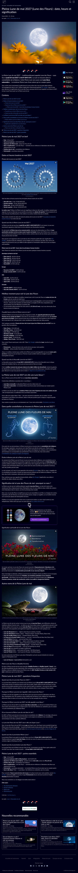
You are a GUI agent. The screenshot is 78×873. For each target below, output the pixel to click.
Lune (8, 18)
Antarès (35, 470)
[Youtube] (42, 866)
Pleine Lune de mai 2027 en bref (11, 98)
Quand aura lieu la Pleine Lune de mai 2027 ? (15, 105)
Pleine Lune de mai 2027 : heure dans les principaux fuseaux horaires (23, 107)
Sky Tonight (44, 87)
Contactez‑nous (68, 858)
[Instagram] (33, 866)
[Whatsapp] (35, 71)
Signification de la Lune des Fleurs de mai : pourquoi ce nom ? (19, 121)
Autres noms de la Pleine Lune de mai (13, 126)
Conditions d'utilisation (19, 870)
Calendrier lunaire (29, 194)
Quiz (29, 858)
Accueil (4, 5)
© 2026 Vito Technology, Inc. (70, 870)
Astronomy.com (8, 791)
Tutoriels (23, 858)
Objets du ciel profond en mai (37, 370)
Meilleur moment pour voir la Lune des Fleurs (15, 109)
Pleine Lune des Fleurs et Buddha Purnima (15, 128)
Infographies (36, 858)
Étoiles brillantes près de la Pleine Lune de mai (16, 119)
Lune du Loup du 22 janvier (34, 729)
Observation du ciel (15, 18)
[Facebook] (23, 71)
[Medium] (39, 866)
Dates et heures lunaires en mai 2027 (13, 101)
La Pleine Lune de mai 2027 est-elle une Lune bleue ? (17, 115)
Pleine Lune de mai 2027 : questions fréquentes (16, 130)
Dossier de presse (28, 870)
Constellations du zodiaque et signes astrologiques (15, 453)
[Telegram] (31, 71)
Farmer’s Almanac (8, 787)
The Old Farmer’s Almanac (11, 785)
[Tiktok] (44, 866)
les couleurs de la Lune (37, 501)
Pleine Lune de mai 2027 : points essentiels (14, 132)
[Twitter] (27, 71)
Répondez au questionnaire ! (39, 519)
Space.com (6, 789)
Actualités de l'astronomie (14, 5)
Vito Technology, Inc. (39, 64)
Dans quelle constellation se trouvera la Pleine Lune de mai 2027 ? (21, 117)
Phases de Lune (46, 858)
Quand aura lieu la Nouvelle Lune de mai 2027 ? (16, 113)
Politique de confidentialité (7, 870)
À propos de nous (57, 858)
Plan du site (35, 870)
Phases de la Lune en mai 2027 (12, 103)
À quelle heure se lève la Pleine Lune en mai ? (15, 111)
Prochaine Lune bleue (49, 402)
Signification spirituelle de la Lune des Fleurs (15, 123)
